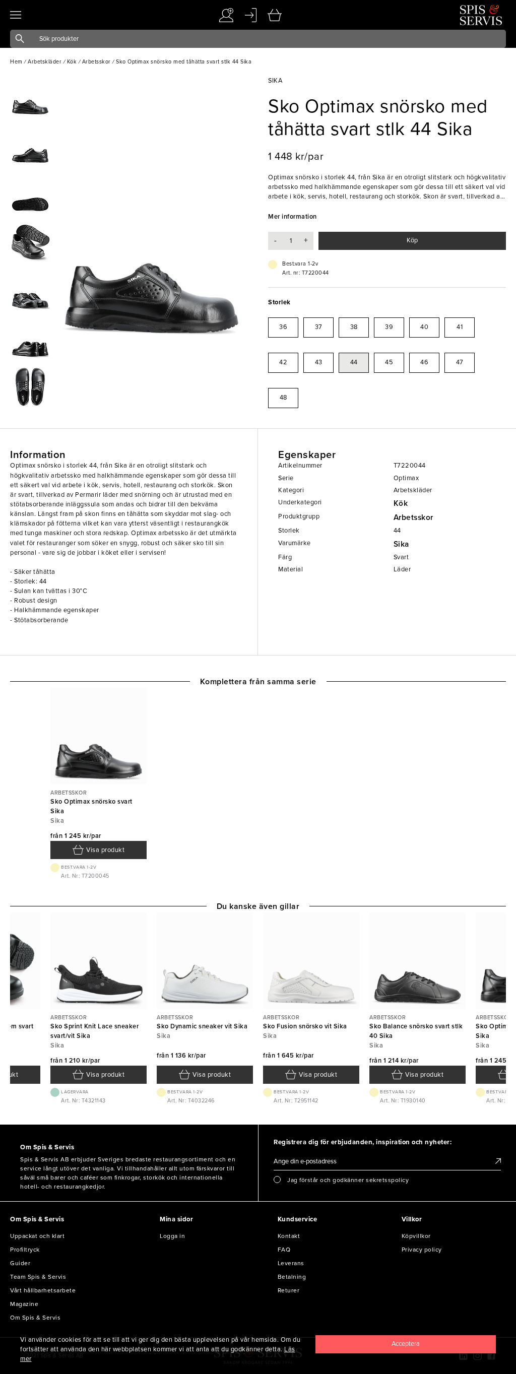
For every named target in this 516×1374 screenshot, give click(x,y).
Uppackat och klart (37, 1235)
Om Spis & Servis (35, 1317)
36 (283, 327)
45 (389, 362)
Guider (20, 1263)
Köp (412, 240)
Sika (401, 544)
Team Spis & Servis (38, 1276)
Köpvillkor (416, 1235)
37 (318, 327)
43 (318, 362)
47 (460, 362)
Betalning (292, 1276)
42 (283, 362)
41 (460, 327)
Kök (401, 503)
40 (424, 327)
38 (354, 327)
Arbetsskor (413, 517)
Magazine (24, 1303)
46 (424, 362)
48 (283, 398)
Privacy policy (422, 1249)
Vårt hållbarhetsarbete (43, 1290)
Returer (289, 1290)
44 (354, 362)
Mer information (292, 217)
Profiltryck (25, 1249)
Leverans (291, 1263)
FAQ (284, 1249)
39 (389, 327)
